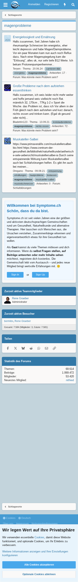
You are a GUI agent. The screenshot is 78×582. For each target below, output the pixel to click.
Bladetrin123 (20, 122)
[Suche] (73, 5)
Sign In (15, 274)
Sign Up (40, 274)
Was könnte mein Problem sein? (39, 77)
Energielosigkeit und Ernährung (34, 37)
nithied (70, 380)
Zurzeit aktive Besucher (19, 313)
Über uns (8, 523)
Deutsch (26, 518)
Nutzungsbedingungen (45, 523)
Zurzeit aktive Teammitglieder (23, 291)
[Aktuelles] (65, 5)
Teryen (17, 68)
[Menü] (5, 5)
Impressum (22, 523)
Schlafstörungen (22, 188)
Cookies (10, 518)
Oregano (18, 170)
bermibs (8, 321)
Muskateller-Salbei (25, 139)
